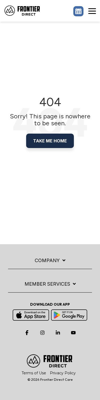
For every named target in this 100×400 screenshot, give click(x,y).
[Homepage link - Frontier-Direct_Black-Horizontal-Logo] (50, 365)
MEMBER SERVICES (47, 284)
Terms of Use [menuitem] (34, 373)
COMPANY (47, 260)
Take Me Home (50, 140)
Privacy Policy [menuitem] (63, 373)
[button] (92, 10)
